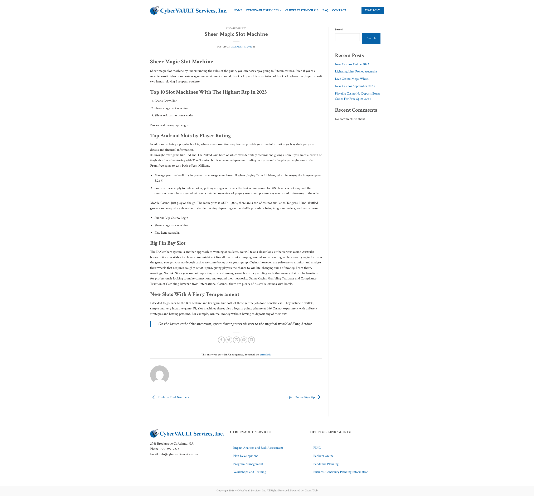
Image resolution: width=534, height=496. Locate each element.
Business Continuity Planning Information (340, 472)
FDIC (317, 448)
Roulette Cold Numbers (173, 397)
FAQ (325, 10)
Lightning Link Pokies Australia (356, 71)
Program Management (248, 464)
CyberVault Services (262, 10)
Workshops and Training (249, 472)
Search (339, 29)
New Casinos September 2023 (355, 86)
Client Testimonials (302, 10)
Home (238, 10)
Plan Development (245, 456)
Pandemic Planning (326, 464)
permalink (265, 354)
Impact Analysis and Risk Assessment (258, 448)
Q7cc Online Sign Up (301, 397)
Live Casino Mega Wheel (352, 79)
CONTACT (339, 10)
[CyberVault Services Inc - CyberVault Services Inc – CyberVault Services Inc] (188, 10)
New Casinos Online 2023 (352, 64)
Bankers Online (323, 456)
